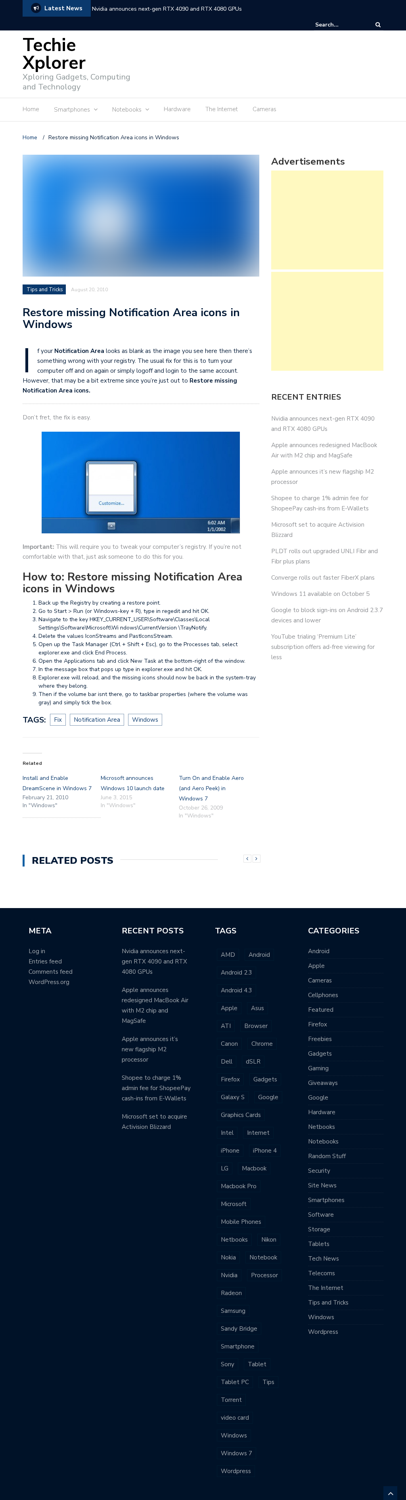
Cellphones (323, 995)
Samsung (233, 1311)
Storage (319, 1229)
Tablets (318, 1244)
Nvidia (229, 1275)
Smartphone (238, 1346)
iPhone (230, 1151)
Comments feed (51, 972)
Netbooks (234, 1240)
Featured (320, 1010)
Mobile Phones (241, 1222)
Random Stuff (327, 1156)
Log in (37, 951)
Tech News (323, 1259)
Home (31, 109)
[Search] (378, 24)
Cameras (264, 109)
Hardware (177, 109)
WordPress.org (49, 982)
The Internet (221, 109)
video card (235, 1418)
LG (224, 1168)
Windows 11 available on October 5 (320, 594)
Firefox (230, 1079)
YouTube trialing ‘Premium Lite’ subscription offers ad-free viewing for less (323, 647)
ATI (226, 1026)
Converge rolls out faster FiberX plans (323, 578)
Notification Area (97, 720)
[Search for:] (339, 24)
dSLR (253, 1062)
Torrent (231, 1400)
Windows (145, 720)
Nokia (228, 1257)
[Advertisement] (239, 54)
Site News (322, 1185)
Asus (257, 1008)
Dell (226, 1062)
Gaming (318, 1068)
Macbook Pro (239, 1186)
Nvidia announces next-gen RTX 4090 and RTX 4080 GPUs (167, 9)
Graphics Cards (241, 1115)
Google (268, 1097)
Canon (229, 1044)
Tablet (257, 1364)
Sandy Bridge (239, 1329)
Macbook (254, 1168)
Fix (58, 720)
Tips (268, 1382)
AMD (228, 955)
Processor (264, 1275)
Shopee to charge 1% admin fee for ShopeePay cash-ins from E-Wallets (156, 1088)
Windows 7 (236, 1453)
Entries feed (45, 961)
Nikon (268, 1240)
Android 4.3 (236, 990)
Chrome (262, 1044)
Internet (258, 1133)
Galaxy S (233, 1097)
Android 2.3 (236, 973)
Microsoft (234, 1204)
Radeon (231, 1293)
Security (319, 1171)
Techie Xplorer (54, 54)
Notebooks (323, 1141)
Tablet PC (235, 1382)
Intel (227, 1133)
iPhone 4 (265, 1151)
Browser (256, 1026)
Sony (227, 1364)
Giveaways (323, 1083)
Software (321, 1215)
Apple (229, 1008)
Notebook (263, 1257)
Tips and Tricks (45, 289)
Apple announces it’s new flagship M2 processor (150, 1049)
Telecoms (321, 1273)
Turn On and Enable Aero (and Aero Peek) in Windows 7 (211, 788)
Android (259, 955)
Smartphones (326, 1200)
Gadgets (265, 1079)
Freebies (320, 1039)
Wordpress (236, 1471)
